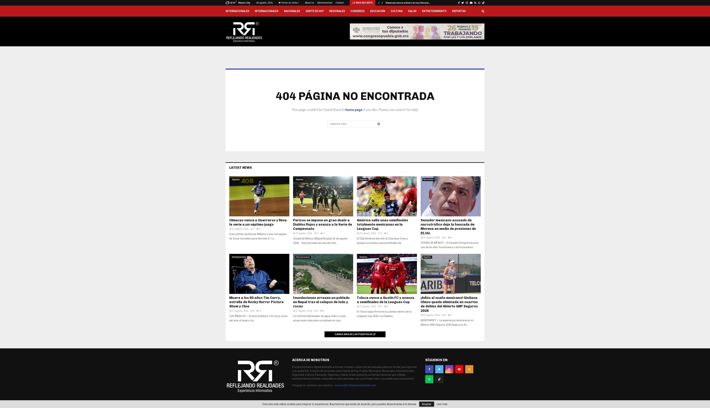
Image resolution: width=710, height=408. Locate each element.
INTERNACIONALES (237, 11)
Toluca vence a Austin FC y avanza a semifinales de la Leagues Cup (385, 300)
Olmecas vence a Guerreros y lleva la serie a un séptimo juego (258, 222)
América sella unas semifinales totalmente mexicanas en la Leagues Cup (382, 224)
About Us (309, 2)
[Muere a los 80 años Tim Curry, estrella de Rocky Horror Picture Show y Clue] (259, 274)
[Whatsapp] (429, 379)
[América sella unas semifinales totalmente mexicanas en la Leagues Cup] (387, 196)
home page (353, 110)
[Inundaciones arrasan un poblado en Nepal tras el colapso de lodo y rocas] (323, 274)
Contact (340, 2)
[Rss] (469, 369)
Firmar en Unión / (290, 2)
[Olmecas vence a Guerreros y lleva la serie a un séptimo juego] (259, 196)
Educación (377, 11)
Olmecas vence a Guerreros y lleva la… (408, 2)
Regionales (337, 11)
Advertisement (324, 2)
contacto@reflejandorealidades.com (355, 385)
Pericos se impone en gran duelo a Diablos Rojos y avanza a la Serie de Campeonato (322, 224)
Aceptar (426, 404)
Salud (412, 11)
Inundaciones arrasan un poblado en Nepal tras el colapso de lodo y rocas (321, 302)
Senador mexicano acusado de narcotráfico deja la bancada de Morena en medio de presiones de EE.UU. (448, 226)
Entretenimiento (434, 11)
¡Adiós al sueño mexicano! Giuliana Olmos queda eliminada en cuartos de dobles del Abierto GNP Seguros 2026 (449, 304)
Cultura (397, 11)
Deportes (459, 11)
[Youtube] (459, 369)
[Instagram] (449, 369)
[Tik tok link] (483, 3)
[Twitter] (439, 369)
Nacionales (292, 11)
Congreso (358, 11)
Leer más (442, 404)
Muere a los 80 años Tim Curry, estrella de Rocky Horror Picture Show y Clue (256, 302)
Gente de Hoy (315, 11)
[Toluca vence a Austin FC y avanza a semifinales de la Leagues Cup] (387, 274)
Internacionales (266, 11)
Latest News (240, 168)
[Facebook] (429, 369)
